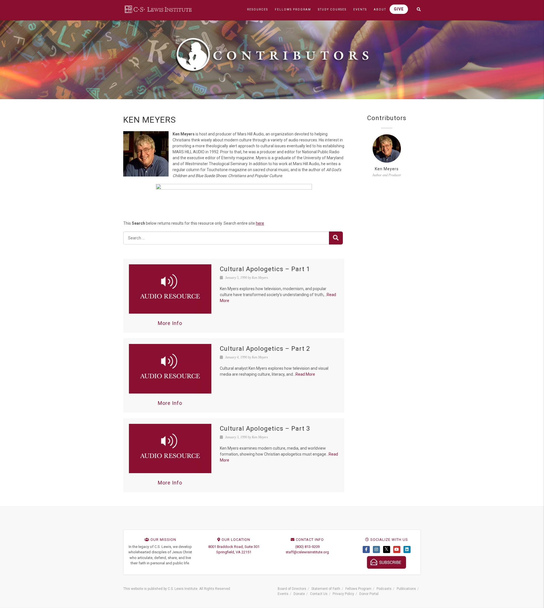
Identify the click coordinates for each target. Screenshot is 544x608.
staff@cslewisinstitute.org (307, 552)
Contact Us (319, 594)
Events (283, 594)
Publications (406, 589)
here (260, 223)
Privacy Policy (343, 594)
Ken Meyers (387, 169)
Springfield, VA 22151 (233, 552)
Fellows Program (358, 589)
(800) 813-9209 (307, 547)
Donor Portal (369, 594)
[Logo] (158, 9)
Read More (305, 374)
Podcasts (384, 589)
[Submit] (336, 238)
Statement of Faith (325, 589)
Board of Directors (292, 589)
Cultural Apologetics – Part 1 (265, 269)
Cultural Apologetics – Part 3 (265, 428)
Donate (299, 594)
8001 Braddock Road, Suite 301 (234, 547)
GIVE (399, 9)
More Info (170, 323)
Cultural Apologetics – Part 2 (265, 348)
